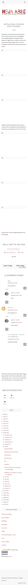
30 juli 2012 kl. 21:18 (12, 310)
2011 (4, 490)
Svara (25, 288)
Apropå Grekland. (8, 448)
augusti (6, 444)
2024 (4, 414)
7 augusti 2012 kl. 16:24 (13, 339)
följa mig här (5, 234)
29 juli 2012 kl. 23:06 (12, 283)
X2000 (3, 531)
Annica (10, 307)
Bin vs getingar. (5, 517)
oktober (7, 439)
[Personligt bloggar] (13, 549)
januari (6, 488)
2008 (4, 497)
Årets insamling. (5, 541)
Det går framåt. (8, 458)
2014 (4, 428)
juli (5, 446)
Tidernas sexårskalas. (7, 514)
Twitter (4, 397)
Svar (7, 289)
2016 (4, 423)
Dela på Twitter (11, 252)
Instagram (11, 397)
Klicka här (18, 129)
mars (6, 483)
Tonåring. (4, 545)
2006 (4, 502)
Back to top (21, 583)
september (7, 442)
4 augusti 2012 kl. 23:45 (16, 295)
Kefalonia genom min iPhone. (11, 452)
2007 (4, 499)
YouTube (5, 404)
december (7, 435)
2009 (4, 495)
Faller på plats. (7, 455)
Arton (3, 538)
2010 (4, 493)
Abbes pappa (15, 293)
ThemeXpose (15, 578)
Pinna (22, 252)
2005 (4, 504)
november (7, 437)
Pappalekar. (4, 524)
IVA (5, 461)
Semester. (6, 464)
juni (6, 476)
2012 (4, 432)
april (6, 481)
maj (5, 479)
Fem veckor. (4, 528)
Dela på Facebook (14, 249)
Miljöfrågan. (4, 521)
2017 (4, 421)
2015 (4, 426)
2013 (4, 430)
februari (7, 486)
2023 (4, 416)
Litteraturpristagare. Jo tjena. (9, 534)
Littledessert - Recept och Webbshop (16, 335)
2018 (4, 419)
